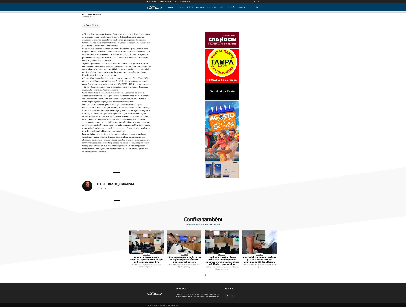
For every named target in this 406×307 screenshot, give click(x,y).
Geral (170, 7)
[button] (256, 7)
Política (179, 7)
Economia (200, 7)
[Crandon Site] (222, 47)
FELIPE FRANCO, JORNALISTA (91, 14)
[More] (143, 165)
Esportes (189, 7)
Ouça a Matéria (92, 25)
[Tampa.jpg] (222, 82)
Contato (241, 7)
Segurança (211, 7)
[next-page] (205, 275)
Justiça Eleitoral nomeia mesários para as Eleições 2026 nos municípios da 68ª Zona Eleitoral (259, 259)
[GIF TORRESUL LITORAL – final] (222, 99)
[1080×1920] (222, 160)
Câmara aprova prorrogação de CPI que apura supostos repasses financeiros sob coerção (184, 259)
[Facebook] (254, 1)
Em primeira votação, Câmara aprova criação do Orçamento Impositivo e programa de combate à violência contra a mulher (222, 261)
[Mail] (105, 188)
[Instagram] (257, 1)
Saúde (221, 7)
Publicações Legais (185, 1)
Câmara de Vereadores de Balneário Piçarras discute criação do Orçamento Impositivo (146, 259)
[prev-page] (200, 275)
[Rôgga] (222, 177)
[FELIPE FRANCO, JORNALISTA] (88, 186)
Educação (231, 7)
